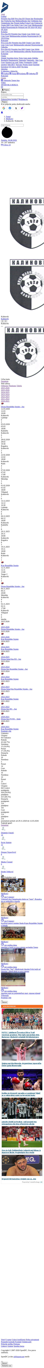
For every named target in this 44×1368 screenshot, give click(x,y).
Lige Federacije (36, 23)
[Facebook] (10, 108)
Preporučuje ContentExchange (31, 1182)
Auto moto (27, 58)
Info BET (11, 65)
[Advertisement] (22, 170)
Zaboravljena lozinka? (9, 99)
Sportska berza (12, 58)
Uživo (7, 145)
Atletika (35, 58)
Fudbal (6, 74)
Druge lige (29, 19)
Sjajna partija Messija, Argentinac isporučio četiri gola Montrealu (21, 1064)
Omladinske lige (7, 23)
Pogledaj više (6, 731)
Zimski (3, 58)
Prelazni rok (23, 27)
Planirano (12, 386)
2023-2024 (5, 394)
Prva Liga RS (6, 43)
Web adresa (5, 384)
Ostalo (24, 34)
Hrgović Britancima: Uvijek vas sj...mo (19, 1179)
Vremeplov (28, 62)
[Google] (4, 108)
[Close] (2, 1361)
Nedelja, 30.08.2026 (9, 140)
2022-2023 (5, 397)
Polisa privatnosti (32, 1340)
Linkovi (4, 1346)
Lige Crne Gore (25, 25)
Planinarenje (13, 60)
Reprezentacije (12, 27)
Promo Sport (28, 65)
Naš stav (19, 65)
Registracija (23, 99)
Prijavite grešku (7, 1344)
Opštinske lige (36, 21)
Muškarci (9, 119)
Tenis (21, 58)
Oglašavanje (26, 1342)
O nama (8, 1340)
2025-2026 (5, 388)
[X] (16, 108)
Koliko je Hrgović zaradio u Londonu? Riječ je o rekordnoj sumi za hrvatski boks (21, 1094)
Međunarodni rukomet (22, 45)
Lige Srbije (14, 25)
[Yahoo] (22, 108)
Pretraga (16, 1344)
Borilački (4, 60)
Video (21, 62)
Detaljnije (4, 381)
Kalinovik (5, 319)
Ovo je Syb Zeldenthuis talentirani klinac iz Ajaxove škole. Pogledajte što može (21, 1151)
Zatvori (4, 1002)
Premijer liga (16, 34)
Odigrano (4, 386)
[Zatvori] (2, 326)
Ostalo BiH (5, 25)
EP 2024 (31, 27)
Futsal (27, 23)
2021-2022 (5, 399)
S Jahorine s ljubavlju (9, 71)
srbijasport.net (19, 1357)
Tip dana (24, 67)
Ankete (10, 1346)
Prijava (6, 90)
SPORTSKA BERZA (9, 85)
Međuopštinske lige (22, 21)
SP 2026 (4, 30)
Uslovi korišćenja (18, 1340)
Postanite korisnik (8, 1342)
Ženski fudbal (19, 23)
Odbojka (32, 74)
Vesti (3, 14)
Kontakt (18, 1342)
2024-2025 (5, 392)
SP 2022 (38, 27)
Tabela (19, 386)
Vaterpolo (22, 60)
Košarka (22, 74)
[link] (22, 415)
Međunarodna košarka (18, 36)
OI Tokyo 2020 (15, 67)
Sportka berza (19, 1346)
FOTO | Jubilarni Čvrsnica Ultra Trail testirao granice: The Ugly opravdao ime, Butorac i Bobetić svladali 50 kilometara (21, 1034)
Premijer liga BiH (8, 19)
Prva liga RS (20, 19)
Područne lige (9, 21)
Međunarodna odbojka (22, 51)
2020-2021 (5, 401)
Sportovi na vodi (11, 62)
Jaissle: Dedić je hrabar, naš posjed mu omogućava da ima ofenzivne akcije (19, 1123)
